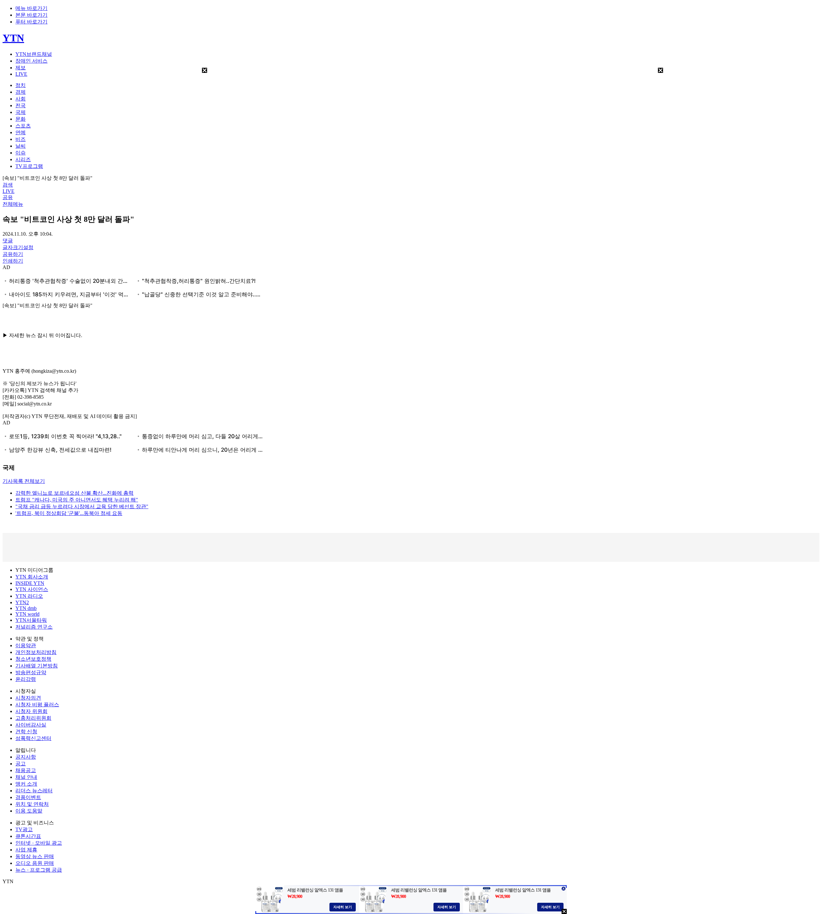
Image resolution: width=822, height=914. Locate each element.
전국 (20, 105)
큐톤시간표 (28, 836)
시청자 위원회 (31, 711)
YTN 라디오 (29, 596)
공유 (8, 197)
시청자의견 (28, 698)
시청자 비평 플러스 (37, 704)
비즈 (20, 139)
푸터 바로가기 (31, 21)
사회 (20, 98)
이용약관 (25, 645)
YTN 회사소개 (31, 576)
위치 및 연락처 (32, 804)
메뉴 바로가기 (31, 8)
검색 (8, 184)
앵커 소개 (26, 784)
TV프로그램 (29, 166)
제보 (20, 67)
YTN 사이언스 (31, 589)
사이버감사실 (30, 724)
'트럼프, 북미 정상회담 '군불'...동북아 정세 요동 (68, 513)
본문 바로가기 (31, 15)
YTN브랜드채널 (33, 54)
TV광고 (24, 829)
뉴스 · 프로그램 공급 (38, 870)
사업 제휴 (26, 849)
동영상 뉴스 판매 (34, 856)
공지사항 (25, 757)
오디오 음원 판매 (34, 863)
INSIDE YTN (29, 583)
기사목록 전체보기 (24, 481)
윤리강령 (25, 679)
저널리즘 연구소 (34, 627)
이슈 (20, 152)
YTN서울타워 (31, 620)
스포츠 (23, 125)
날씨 (20, 146)
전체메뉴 (13, 204)
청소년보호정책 (33, 659)
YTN (13, 38)
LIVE (21, 74)
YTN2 (22, 602)
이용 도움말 (28, 811)
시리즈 (23, 159)
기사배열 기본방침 (36, 665)
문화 (20, 119)
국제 (20, 112)
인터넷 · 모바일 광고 (38, 843)
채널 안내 (26, 777)
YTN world (27, 614)
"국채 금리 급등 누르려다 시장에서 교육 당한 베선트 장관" (81, 506)
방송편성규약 (30, 672)
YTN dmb (26, 608)
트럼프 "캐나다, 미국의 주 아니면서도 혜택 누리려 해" (76, 499)
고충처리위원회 (33, 718)
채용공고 (25, 770)
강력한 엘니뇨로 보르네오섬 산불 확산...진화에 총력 (74, 493)
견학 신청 (26, 731)
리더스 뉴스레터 (34, 790)
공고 (20, 763)
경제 (20, 92)
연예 (20, 132)
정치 (20, 85)
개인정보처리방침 (36, 652)
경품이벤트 (28, 797)
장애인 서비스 (31, 61)
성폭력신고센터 (33, 738)
